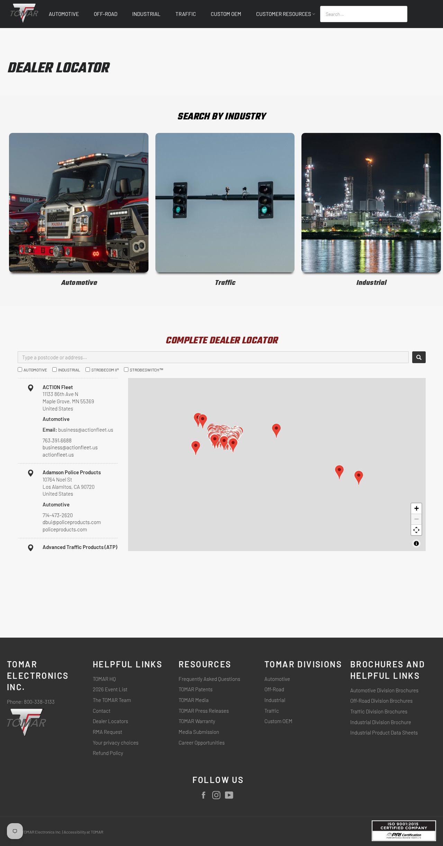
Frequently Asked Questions (209, 679)
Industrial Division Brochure (380, 722)
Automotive (64, 14)
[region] (277, 464)
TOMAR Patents (196, 689)
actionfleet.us (58, 454)
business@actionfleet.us (70, 447)
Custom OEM (226, 14)
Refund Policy (108, 753)
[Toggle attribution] (416, 543)
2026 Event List (110, 689)
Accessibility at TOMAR (83, 831)
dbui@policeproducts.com (72, 522)
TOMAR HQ (104, 679)
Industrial (146, 14)
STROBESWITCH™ (146, 369)
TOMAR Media (194, 700)
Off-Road (105, 14)
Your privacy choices (115, 742)
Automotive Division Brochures (384, 690)
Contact (101, 711)
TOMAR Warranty (197, 721)
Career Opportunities (202, 742)
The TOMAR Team (112, 700)
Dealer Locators (110, 721)
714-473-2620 (58, 515)
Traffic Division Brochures (378, 711)
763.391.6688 (57, 440)
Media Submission (199, 732)
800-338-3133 (39, 702)
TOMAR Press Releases (204, 711)
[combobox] (363, 14)
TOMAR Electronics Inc (41, 831)
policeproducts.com (65, 529)
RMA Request (107, 732)
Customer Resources (284, 14)
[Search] (419, 357)
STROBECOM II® (105, 369)
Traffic (185, 14)
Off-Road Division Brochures (381, 701)
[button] (233, 445)
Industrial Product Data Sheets (384, 732)
